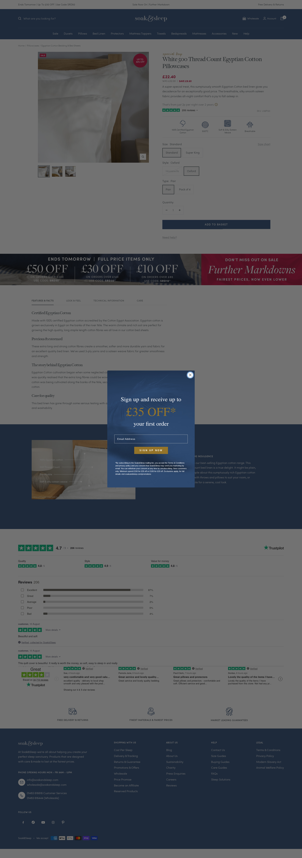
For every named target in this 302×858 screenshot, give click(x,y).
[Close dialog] (190, 375)
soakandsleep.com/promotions (138, 474)
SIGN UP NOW (151, 450)
